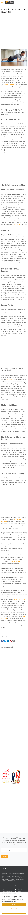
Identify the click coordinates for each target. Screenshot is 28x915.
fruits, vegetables (15, 561)
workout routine (9, 85)
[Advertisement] (14, 31)
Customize (14, 908)
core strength (16, 224)
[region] (14, 903)
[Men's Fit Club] (9, 2)
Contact (4, 889)
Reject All (14, 912)
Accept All (14, 904)
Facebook (20, 889)
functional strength (20, 599)
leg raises (9, 379)
